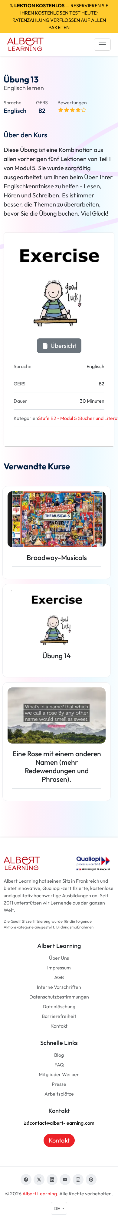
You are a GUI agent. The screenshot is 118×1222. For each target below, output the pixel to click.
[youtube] (65, 1179)
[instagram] (78, 1179)
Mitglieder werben (59, 1074)
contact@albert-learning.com (61, 1123)
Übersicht (62, 345)
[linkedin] (52, 1179)
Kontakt (59, 1026)
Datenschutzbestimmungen (59, 997)
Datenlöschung (59, 1006)
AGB (59, 977)
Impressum (59, 968)
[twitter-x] (39, 1179)
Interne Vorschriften (59, 987)
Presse (59, 1084)
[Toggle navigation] (102, 45)
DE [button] (57, 1208)
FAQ (59, 1065)
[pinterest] (91, 1179)
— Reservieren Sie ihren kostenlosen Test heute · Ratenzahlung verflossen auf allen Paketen (59, 16)
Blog (59, 1055)
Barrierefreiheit (59, 1016)
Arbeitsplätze (59, 1094)
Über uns (59, 958)
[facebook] (26, 1179)
